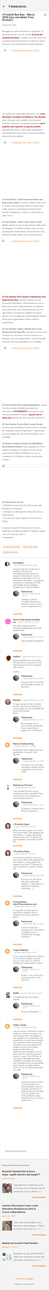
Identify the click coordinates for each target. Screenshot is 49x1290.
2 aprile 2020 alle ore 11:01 (32, 805)
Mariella (17, 700)
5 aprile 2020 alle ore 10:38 (33, 876)
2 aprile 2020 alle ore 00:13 (33, 720)
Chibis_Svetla (19, 1025)
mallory (16, 656)
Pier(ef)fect (18, 563)
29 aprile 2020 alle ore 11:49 (25, 1027)
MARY (16, 993)
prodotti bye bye (10, 552)
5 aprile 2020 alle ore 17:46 (24, 907)
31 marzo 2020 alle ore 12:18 (25, 565)
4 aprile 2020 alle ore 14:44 (24, 827)
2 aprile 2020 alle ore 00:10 (33, 637)
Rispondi (17, 614)
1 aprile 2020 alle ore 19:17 (31, 657)
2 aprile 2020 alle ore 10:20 (24, 788)
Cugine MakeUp (20, 950)
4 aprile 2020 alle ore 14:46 (24, 854)
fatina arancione (30, 547)
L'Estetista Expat (21, 824)
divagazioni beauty (11, 547)
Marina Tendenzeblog (23, 744)
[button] (45, 15)
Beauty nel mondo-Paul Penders (20, 1243)
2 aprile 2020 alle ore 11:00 (32, 761)
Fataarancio (17, 6)
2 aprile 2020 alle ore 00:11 (32, 678)
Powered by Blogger (24, 1279)
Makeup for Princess (23, 785)
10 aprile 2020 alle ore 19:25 (25, 952)
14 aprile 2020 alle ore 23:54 (31, 993)
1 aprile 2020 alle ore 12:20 (28, 622)
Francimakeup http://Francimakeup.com (25, 903)
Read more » (40, 1197)
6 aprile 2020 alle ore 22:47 (33, 924)
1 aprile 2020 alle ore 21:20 (32, 700)
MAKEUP (17, 1067)
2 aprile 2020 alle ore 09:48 (24, 746)
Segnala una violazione (24, 1284)
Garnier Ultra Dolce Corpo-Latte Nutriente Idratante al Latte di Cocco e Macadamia (20, 1208)
